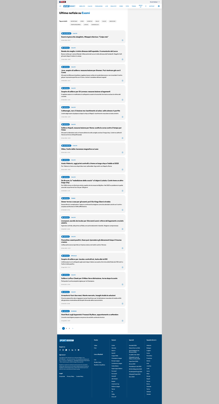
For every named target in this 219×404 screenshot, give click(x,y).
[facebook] (60, 350)
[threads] (75, 350)
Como (148, 353)
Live (95, 359)
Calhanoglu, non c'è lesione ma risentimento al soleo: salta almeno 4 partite (90, 111)
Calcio (113, 345)
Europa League (116, 361)
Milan (148, 373)
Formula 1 (114, 371)
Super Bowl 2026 (133, 361)
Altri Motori (115, 379)
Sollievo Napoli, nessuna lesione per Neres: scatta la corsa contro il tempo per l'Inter (91, 129)
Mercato (114, 348)
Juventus (149, 366)
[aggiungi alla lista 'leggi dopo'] (122, 40)
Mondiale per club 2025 (135, 366)
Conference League (117, 363)
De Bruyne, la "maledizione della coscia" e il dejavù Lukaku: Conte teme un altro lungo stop (92, 181)
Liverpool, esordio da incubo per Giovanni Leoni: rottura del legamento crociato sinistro (92, 222)
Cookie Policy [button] (79, 376)
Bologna (149, 348)
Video (95, 345)
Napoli (148, 379)
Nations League (116, 386)
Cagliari (149, 350)
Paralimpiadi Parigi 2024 (135, 371)
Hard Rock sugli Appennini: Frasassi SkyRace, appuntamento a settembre (89, 314)
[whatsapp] (66, 350)
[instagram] (63, 350)
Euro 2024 (132, 376)
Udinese (149, 391)
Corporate (62, 376)
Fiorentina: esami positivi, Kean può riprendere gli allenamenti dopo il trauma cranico (91, 241)
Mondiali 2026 (133, 345)
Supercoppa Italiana (117, 368)
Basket (113, 381)
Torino (148, 389)
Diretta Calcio (97, 362)
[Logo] (69, 6)
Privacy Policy (70, 376)
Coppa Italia (115, 355)
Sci (112, 391)
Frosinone (149, 358)
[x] (69, 350)
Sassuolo (149, 386)
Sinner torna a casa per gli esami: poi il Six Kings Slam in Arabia (85, 202)
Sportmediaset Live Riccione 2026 (134, 351)
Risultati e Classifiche (99, 365)
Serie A (113, 350)
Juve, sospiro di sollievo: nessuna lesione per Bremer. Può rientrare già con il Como (90, 71)
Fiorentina (149, 355)
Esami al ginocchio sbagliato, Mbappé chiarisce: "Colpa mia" (84, 37)
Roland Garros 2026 (134, 348)
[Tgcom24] (62, 2)
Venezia (149, 394)
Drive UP (114, 397)
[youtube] (78, 350)
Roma (148, 384)
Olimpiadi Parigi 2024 (134, 374)
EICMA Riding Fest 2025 (135, 369)
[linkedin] (72, 350)
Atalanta (149, 345)
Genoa (148, 361)
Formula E (114, 373)
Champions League (117, 358)
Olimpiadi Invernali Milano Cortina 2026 (134, 358)
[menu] (60, 6)
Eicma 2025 (132, 364)
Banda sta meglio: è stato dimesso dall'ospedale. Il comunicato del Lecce (89, 51)
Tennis (113, 389)
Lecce (148, 371)
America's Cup (115, 384)
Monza (148, 376)
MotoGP (114, 376)
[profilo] (159, 6)
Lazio (148, 368)
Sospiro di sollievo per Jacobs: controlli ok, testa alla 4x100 (84, 259)
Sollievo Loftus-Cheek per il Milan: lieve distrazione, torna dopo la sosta (89, 278)
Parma (148, 381)
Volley (113, 394)
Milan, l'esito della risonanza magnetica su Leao (79, 149)
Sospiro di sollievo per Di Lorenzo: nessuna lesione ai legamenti (85, 91)
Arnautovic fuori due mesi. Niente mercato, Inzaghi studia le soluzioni (88, 295)
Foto (95, 348)
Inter (148, 363)
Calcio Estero (115, 366)
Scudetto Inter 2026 (134, 354)
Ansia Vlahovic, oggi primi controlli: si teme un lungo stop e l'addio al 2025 (90, 163)
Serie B (113, 353)
